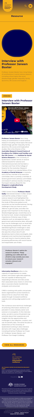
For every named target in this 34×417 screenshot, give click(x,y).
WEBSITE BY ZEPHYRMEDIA (17, 414)
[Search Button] (25, 6)
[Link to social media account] (19, 377)
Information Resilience (10, 271)
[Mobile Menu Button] (30, 6)
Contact (16, 412)
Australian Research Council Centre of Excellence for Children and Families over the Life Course (17, 153)
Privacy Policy (24, 412)
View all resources (14, 345)
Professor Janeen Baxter (11, 138)
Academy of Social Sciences (12, 172)
